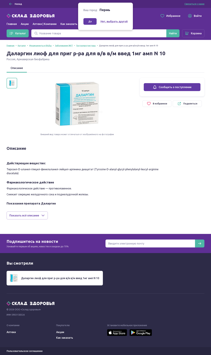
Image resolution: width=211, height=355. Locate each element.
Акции (25, 23)
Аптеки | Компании (45, 23)
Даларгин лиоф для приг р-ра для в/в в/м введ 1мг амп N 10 (60, 278)
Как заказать (68, 23)
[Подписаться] (199, 243)
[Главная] (31, 15)
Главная (12, 23)
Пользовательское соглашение (25, 351)
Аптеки (11, 332)
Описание (17, 67)
